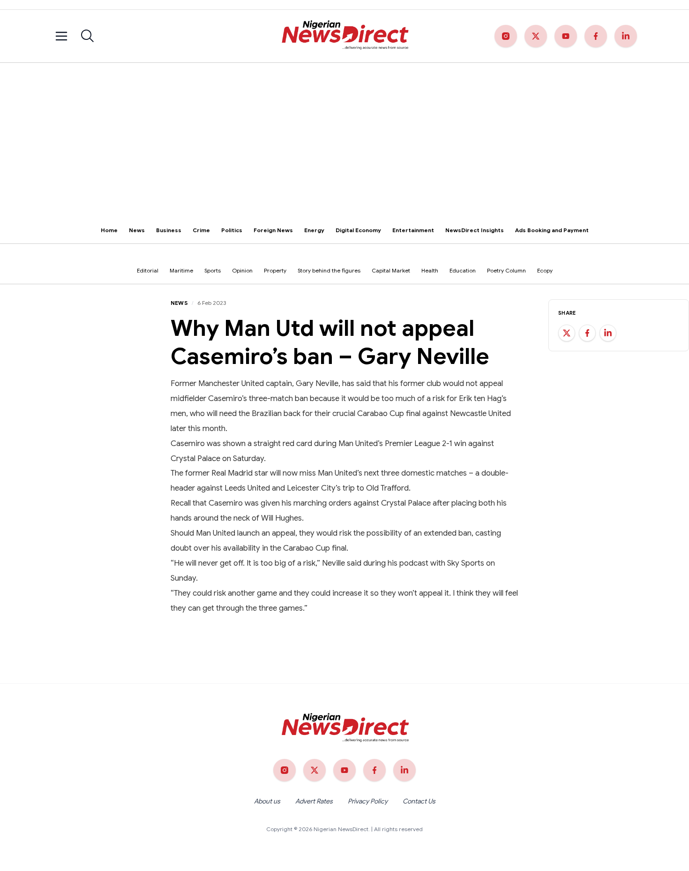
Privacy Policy (368, 801)
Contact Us (419, 801)
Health (429, 270)
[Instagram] (505, 36)
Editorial (147, 270)
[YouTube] (565, 36)
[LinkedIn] (625, 36)
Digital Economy (358, 230)
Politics (231, 230)
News (137, 230)
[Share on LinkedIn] (607, 333)
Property (275, 270)
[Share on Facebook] (587, 333)
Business (168, 230)
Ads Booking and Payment (552, 230)
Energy (314, 230)
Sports (212, 270)
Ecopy (545, 270)
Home (109, 230)
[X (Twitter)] (535, 36)
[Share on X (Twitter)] (566, 333)
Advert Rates (314, 801)
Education (462, 270)
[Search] (87, 36)
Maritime (181, 270)
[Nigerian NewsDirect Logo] (344, 36)
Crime (201, 230)
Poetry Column (506, 270)
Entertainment (413, 230)
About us (267, 801)
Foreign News (273, 230)
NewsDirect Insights (474, 230)
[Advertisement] (344, 133)
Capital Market (391, 270)
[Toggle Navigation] (61, 36)
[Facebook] (595, 36)
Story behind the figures (329, 270)
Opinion (242, 270)
